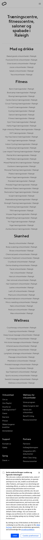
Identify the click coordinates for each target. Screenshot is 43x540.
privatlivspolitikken (27, 529)
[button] (39, 472)
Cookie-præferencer (31, 535)
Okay (15, 535)
